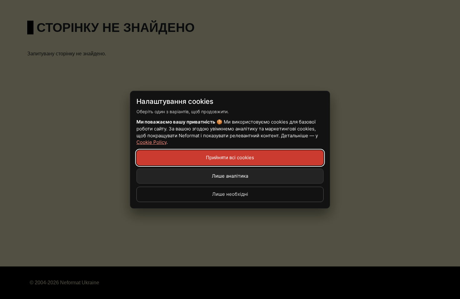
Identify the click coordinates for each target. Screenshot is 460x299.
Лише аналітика (230, 176)
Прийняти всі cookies (230, 157)
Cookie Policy (151, 142)
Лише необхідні (230, 194)
